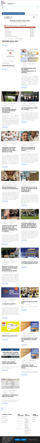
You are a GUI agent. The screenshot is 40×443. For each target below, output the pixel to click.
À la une (5, 38)
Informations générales (19, 38)
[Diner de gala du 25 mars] (10, 322)
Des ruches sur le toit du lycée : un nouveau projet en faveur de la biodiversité (29, 189)
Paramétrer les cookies (32, 439)
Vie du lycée (24, 66)
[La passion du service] (10, 287)
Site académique (4, 416)
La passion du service (9, 304)
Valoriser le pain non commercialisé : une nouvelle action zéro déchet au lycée (9, 149)
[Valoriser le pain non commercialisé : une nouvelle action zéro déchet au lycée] (10, 131)
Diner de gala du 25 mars (9, 336)
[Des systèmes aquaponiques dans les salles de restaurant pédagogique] (10, 91)
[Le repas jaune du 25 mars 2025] (29, 287)
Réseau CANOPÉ (4, 422)
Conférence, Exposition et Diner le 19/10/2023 (10, 395)
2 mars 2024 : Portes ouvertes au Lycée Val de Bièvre (29, 366)
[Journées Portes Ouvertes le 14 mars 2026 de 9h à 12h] (29, 248)
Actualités (11, 38)
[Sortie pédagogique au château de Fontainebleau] (10, 171)
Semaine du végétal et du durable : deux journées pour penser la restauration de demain (10, 269)
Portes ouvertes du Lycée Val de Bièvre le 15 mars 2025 (29, 340)
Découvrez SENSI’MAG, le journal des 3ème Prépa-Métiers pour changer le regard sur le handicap (29, 225)
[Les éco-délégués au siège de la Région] (29, 91)
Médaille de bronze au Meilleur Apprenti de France (28, 149)
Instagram (34, 419)
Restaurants (5, 105)
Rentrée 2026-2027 (10, 41)
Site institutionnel (4, 418)
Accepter (17, 439)
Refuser (23, 439)
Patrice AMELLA (29, 151)
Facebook (34, 417)
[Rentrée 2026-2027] (20, 16)
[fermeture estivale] (10, 49)
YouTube (33, 421)
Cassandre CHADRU (30, 73)
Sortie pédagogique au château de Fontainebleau (10, 188)
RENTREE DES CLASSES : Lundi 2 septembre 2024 (9, 362)
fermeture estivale (8, 65)
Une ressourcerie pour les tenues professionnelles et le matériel (28, 70)
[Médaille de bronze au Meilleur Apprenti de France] (29, 131)
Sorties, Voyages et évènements (26, 105)
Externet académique (4, 420)
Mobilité (26, 424)
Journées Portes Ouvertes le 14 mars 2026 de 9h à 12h (29, 262)
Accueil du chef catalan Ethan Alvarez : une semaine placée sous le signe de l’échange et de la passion (9, 228)
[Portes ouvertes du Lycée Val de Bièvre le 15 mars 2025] (29, 322)
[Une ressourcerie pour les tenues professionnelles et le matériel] (29, 49)
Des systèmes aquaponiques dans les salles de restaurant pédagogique (9, 110)
